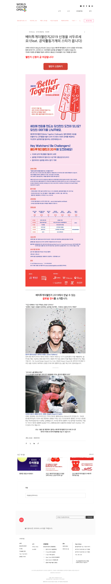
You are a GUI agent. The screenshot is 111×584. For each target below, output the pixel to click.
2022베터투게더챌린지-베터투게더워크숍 (81, 474)
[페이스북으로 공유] (26, 443)
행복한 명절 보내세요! (26, 473)
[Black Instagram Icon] (84, 6)
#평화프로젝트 (65, 20)
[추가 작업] (85, 32)
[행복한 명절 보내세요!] (29, 464)
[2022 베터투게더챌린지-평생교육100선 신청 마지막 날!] (55, 464)
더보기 (73, 20)
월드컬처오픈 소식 (22, 20)
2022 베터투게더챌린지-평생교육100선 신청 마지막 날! (55, 474)
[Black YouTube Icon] (81, 6)
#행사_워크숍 (43, 20)
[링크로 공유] (38, 443)
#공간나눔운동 (54, 20)
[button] (59, 11)
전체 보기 (91, 454)
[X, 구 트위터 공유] (30, 443)
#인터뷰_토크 (33, 20)
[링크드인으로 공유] (34, 443)
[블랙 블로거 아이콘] (89, 6)
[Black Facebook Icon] (86, 6)
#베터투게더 (37, 437)
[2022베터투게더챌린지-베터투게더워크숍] (82, 464)
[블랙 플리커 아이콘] (92, 6)
